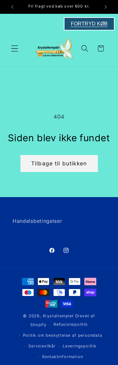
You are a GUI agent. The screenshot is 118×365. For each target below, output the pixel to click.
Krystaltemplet (58, 316)
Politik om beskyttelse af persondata (62, 335)
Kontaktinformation (62, 356)
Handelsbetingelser (37, 221)
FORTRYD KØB (89, 23)
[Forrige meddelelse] (12, 7)
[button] (15, 48)
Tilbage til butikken (59, 163)
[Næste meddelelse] (106, 7)
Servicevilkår (41, 346)
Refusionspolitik (70, 324)
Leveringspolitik (80, 346)
